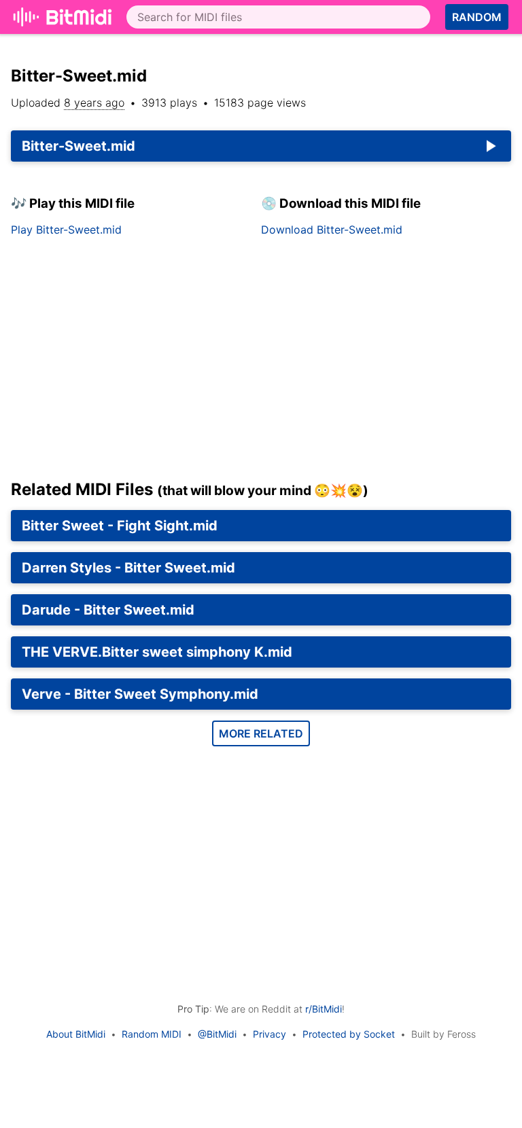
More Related (261, 733)
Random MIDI (151, 1034)
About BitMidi (75, 1034)
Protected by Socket (348, 1034)
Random (477, 17)
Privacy (269, 1034)
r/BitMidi (323, 1009)
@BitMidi (217, 1034)
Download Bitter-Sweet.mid (331, 229)
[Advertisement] (261, 363)
